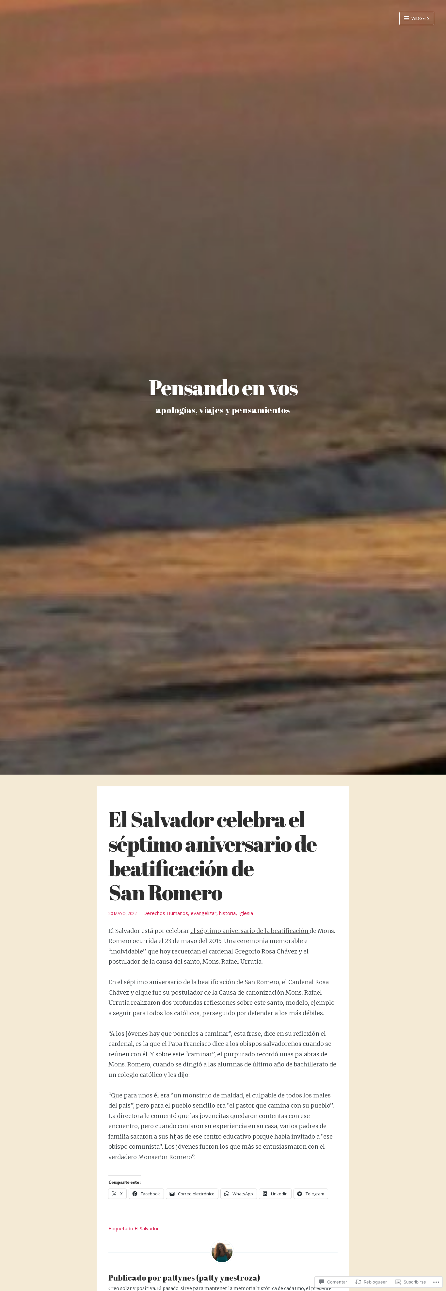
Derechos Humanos (165, 913)
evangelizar (203, 913)
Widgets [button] (420, 18)
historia (227, 913)
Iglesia (245, 913)
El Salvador (147, 1228)
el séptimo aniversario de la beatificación (250, 931)
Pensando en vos (223, 387)
